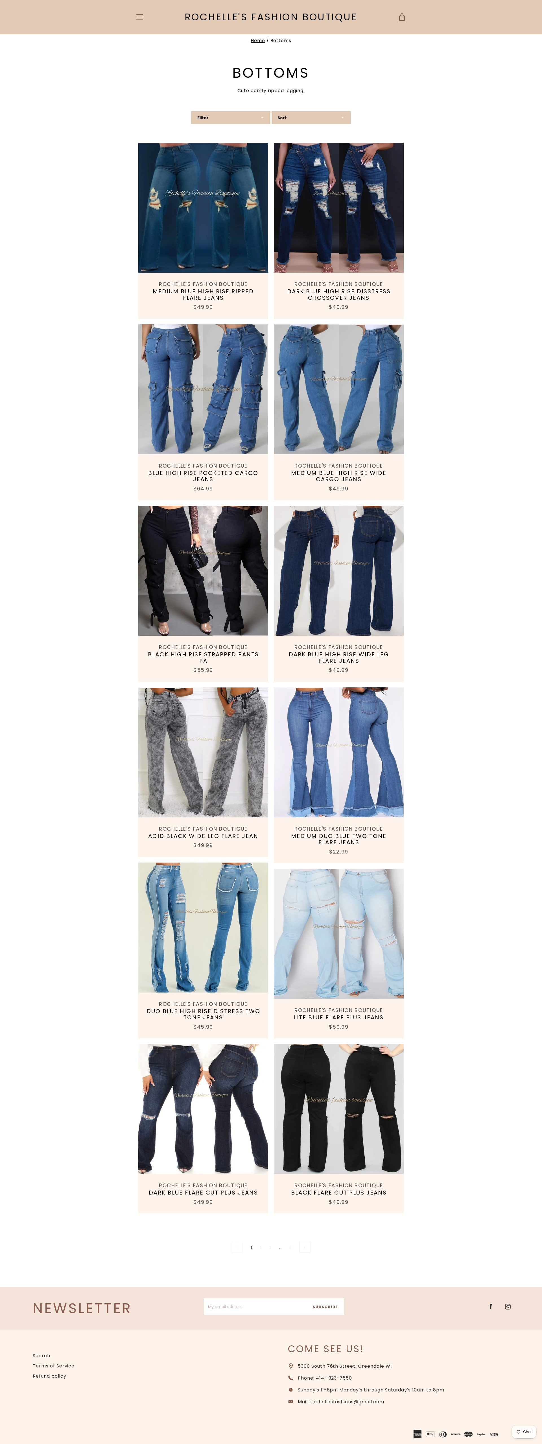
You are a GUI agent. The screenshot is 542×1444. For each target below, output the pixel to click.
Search (41, 1355)
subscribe (325, 1306)
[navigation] (140, 17)
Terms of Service (54, 1366)
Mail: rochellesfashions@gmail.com (341, 1402)
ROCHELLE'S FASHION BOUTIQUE (271, 17)
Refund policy (49, 1376)
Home (258, 40)
